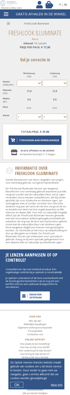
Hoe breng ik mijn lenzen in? (35, 354)
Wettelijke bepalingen (35, 324)
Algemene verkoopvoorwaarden (35, 327)
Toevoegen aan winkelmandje (39, 140)
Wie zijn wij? (35, 320)
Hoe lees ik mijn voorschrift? (35, 347)
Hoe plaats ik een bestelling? (35, 343)
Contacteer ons (35, 334)
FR (60, 4)
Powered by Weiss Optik (11, 8)
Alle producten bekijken (35, 393)
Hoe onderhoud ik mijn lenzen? (35, 350)
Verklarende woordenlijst (35, 357)
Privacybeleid (35, 331)
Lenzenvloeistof (35, 389)
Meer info (57, 385)
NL (65, 4)
